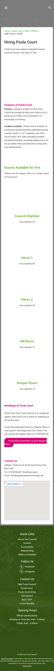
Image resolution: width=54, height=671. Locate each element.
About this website (7, 659)
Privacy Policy (27, 666)
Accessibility (27, 547)
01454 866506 (26, 603)
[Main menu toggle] (6, 7)
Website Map (27, 550)
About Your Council (27, 539)
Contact (27, 543)
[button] (49, 8)
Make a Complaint (27, 554)
